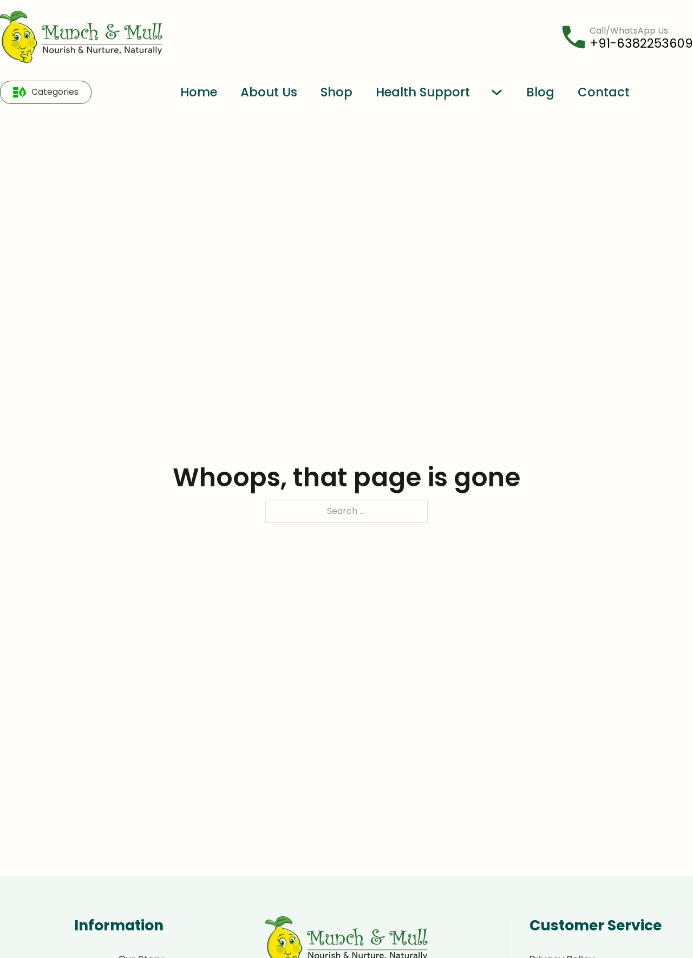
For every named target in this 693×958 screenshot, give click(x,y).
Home (198, 92)
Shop (336, 92)
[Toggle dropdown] (19, 92)
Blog (540, 92)
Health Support (423, 92)
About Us (268, 92)
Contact (604, 92)
